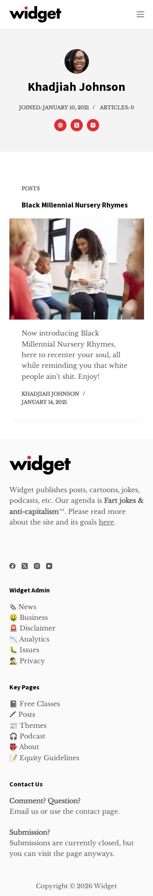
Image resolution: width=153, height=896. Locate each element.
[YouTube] (49, 566)
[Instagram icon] (93, 125)
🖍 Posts (22, 714)
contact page (96, 811)
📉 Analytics (29, 639)
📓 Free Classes (34, 704)
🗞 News (22, 607)
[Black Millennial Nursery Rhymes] (76, 269)
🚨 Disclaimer (32, 628)
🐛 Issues (24, 650)
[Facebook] (12, 566)
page (74, 853)
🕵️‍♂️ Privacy (27, 661)
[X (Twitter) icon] (77, 125)
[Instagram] (37, 566)
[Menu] (140, 14)
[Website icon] (60, 125)
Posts (31, 188)
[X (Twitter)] (25, 566)
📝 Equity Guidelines (44, 758)
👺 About (24, 747)
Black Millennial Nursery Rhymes (75, 205)
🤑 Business (28, 617)
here (106, 522)
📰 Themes (28, 725)
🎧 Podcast (27, 736)
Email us (23, 811)
